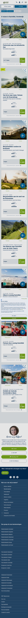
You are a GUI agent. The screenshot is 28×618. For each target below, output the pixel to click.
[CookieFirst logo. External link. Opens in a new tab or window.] (1, 299)
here (22, 309)
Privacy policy (24, 298)
